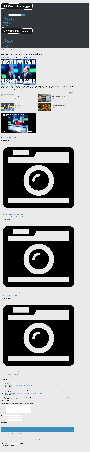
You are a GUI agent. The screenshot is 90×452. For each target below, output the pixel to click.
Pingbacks (6, 383)
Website (2, 420)
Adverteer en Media (7, 23)
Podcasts (5, 22)
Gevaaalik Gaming (7, 20)
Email (2, 417)
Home (4, 17)
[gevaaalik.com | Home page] (45, 7)
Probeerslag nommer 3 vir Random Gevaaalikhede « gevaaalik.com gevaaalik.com (22, 393)
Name (2, 415)
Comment (3, 412)
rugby (9, 137)
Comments (6, 382)
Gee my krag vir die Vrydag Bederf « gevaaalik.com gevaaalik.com (18, 385)
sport (15, 137)
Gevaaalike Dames (7, 18)
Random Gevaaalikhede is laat (10, 374)
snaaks (12, 137)
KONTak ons (6, 25)
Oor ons (5, 24)
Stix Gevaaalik (5, 57)
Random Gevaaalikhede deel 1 (10, 295)
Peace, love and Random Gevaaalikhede (13, 216)
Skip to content (4, 1)
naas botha (5, 137)
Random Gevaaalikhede (9, 19)
